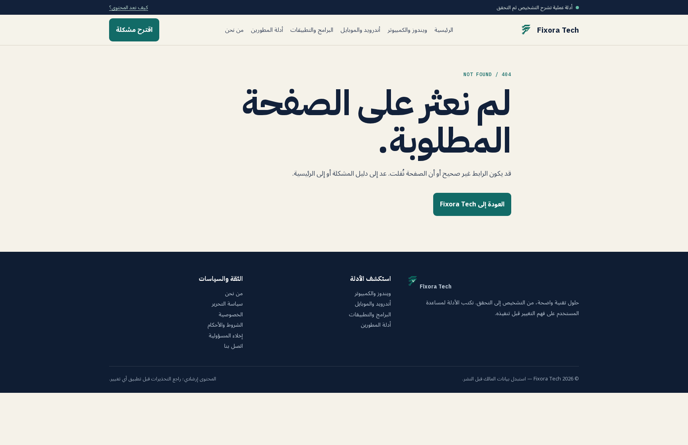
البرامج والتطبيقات (311, 30)
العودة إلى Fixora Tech (472, 204)
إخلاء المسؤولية (226, 336)
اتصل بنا (233, 346)
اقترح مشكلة (134, 30)
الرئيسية (443, 30)
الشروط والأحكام (225, 325)
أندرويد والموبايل (360, 30)
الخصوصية (231, 315)
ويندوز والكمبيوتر (407, 30)
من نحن (234, 30)
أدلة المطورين (267, 30)
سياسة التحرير (227, 304)
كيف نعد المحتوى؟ (128, 7)
